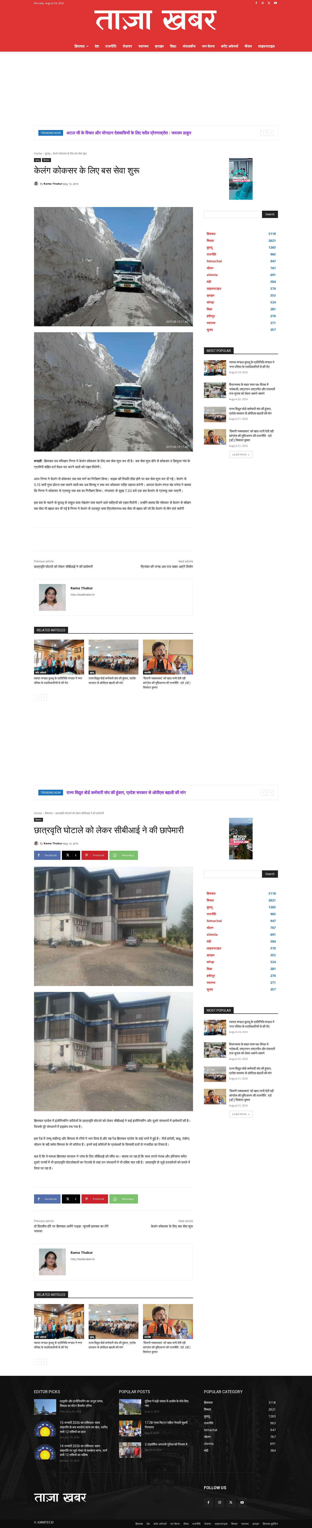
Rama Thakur (53, 183)
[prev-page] (37, 697)
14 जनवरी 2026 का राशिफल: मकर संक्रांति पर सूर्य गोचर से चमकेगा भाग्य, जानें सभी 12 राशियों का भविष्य (83, 1450)
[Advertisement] (156, 86)
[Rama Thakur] (37, 183)
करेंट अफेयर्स (40, 672)
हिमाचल (46, 160)
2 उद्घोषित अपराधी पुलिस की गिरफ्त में (166, 1444)
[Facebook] (256, 3)
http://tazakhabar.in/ (83, 594)
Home (38, 153)
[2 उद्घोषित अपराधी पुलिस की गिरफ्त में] (130, 1450)
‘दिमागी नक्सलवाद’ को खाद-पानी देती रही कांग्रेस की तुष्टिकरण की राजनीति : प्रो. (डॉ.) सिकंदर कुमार (166, 683)
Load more (239, 454)
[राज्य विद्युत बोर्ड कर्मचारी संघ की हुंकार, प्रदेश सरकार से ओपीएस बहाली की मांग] (114, 657)
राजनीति (147, 672)
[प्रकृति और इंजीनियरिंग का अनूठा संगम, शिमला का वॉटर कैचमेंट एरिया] (45, 1407)
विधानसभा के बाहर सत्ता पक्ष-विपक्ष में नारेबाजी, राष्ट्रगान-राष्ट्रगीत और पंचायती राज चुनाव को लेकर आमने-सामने (252, 389)
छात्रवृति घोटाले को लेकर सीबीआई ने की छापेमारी (63, 567)
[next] (271, 133)
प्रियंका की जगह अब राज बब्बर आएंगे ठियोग (167, 567)
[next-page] (44, 697)
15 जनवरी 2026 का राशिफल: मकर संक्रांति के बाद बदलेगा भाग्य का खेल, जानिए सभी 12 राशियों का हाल (84, 1427)
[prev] (263, 133)
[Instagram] (262, 3)
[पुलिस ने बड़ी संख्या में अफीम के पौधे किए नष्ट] (130, 1407)
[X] (269, 3)
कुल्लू (47, 153)
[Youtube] (275, 3)
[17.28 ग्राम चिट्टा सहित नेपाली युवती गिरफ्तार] (130, 1428)
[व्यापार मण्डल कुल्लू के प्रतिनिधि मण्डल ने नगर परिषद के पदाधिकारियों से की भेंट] (59, 657)
